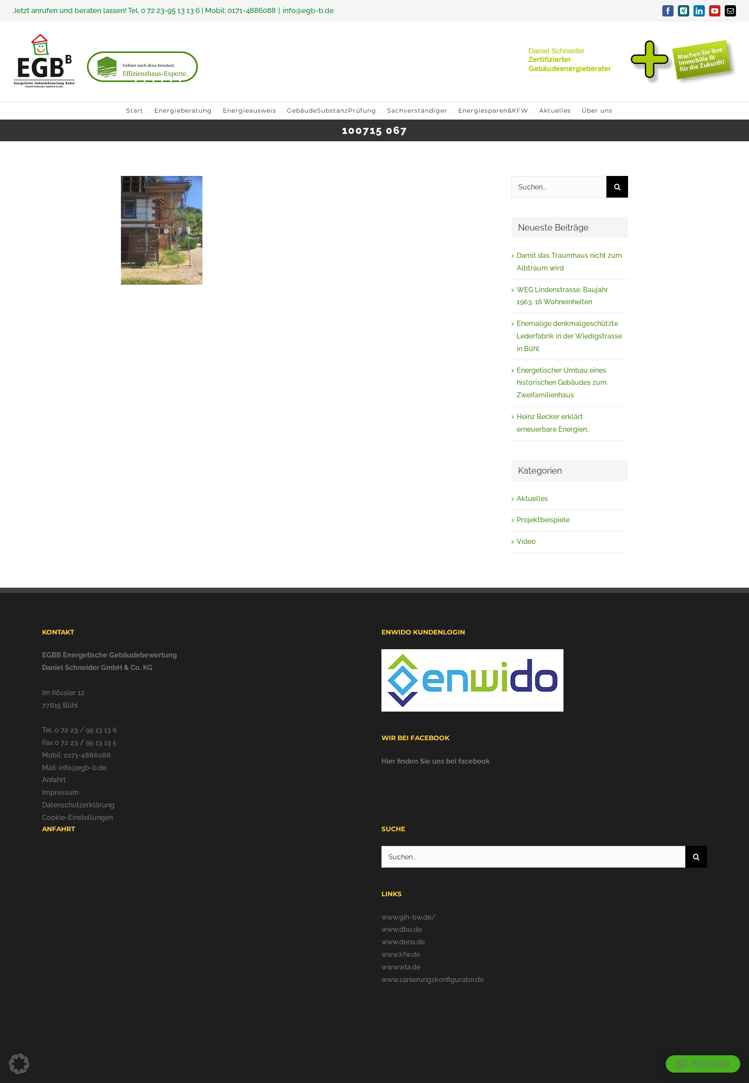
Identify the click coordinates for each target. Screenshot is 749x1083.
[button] (703, 1064)
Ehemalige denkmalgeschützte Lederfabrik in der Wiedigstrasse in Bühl (569, 336)
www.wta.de (400, 967)
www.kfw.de (400, 954)
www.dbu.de (401, 929)
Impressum (60, 792)
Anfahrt (54, 780)
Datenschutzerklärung (78, 805)
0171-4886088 (252, 10)
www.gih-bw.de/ (408, 917)
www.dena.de (403, 942)
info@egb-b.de (308, 10)
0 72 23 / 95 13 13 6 (86, 730)
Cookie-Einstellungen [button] (77, 817)
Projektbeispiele (543, 520)
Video (526, 541)
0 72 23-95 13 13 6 (170, 10)
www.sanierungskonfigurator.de (432, 980)
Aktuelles (532, 498)
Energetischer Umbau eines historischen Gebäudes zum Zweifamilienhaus (562, 383)
